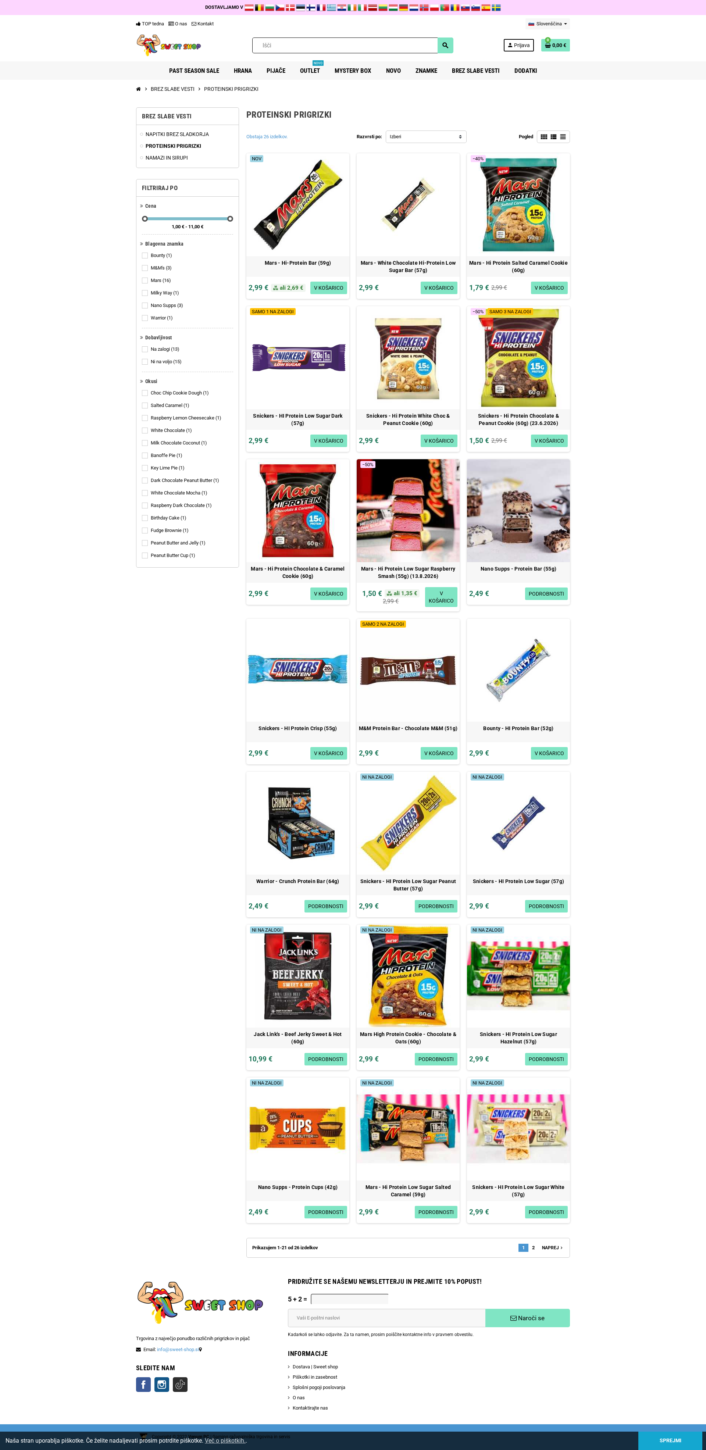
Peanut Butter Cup (173, 555)
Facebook (143, 1384)
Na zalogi (165, 349)
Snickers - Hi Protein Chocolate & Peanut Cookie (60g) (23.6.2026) (518, 419)
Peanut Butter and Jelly (178, 543)
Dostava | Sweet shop (315, 1366)
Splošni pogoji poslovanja (319, 1387)
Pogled (526, 136)
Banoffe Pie (166, 455)
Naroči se (531, 1318)
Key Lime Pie (168, 468)
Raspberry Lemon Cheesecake (186, 418)
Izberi (395, 136)
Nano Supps (167, 305)
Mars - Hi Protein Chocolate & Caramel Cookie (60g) (298, 572)
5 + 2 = (297, 1299)
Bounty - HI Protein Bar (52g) (518, 728)
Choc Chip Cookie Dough (180, 393)
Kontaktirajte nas (310, 1408)
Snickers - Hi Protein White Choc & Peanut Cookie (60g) (408, 419)
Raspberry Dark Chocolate (181, 505)
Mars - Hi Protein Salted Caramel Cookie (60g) (518, 266)
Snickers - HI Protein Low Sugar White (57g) (518, 1190)
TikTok (180, 1384)
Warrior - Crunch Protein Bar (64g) (297, 881)
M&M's (161, 268)
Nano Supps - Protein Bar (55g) (518, 569)
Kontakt (205, 23)
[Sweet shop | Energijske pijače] (169, 45)
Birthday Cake (168, 518)
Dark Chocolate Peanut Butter (185, 480)
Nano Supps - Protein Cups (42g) (298, 1187)
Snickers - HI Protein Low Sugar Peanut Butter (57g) (408, 885)
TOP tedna (152, 23)
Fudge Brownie (170, 530)
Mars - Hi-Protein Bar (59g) (298, 263)
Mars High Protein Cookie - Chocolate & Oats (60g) (408, 1037)
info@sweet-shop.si (178, 1349)
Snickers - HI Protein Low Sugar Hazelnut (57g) (518, 1037)
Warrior (162, 318)
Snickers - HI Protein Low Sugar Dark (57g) (297, 419)
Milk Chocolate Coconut (179, 443)
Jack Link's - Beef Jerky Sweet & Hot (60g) (298, 1037)
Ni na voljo (166, 361)
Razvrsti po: (369, 136)
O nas (180, 23)
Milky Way (165, 293)
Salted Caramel (170, 405)
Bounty (161, 255)
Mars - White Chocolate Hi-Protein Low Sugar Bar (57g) (408, 266)
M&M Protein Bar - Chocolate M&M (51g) (408, 728)
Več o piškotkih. (225, 1440)
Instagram (161, 1384)
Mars (161, 280)
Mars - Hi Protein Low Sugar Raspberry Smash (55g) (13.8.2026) (408, 572)
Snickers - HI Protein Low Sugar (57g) (518, 881)
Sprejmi (670, 1441)
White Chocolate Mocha (179, 493)
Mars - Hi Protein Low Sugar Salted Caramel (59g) (408, 1190)
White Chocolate (171, 430)
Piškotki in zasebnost (315, 1377)
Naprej (553, 1247)
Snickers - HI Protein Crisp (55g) (297, 728)
